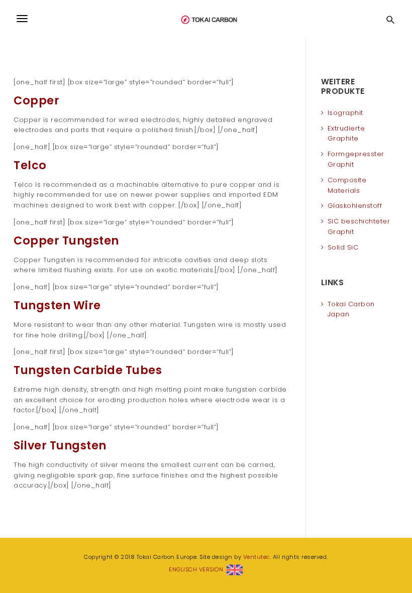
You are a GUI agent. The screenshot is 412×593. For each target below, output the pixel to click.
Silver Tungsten (60, 445)
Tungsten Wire (57, 305)
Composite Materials (347, 185)
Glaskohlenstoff (355, 205)
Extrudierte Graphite (346, 134)
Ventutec (256, 557)
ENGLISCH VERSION (198, 569)
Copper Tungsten (66, 241)
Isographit (345, 112)
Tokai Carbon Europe (206, 18)
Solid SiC (343, 247)
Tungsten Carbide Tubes (88, 370)
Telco (30, 165)
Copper (36, 100)
